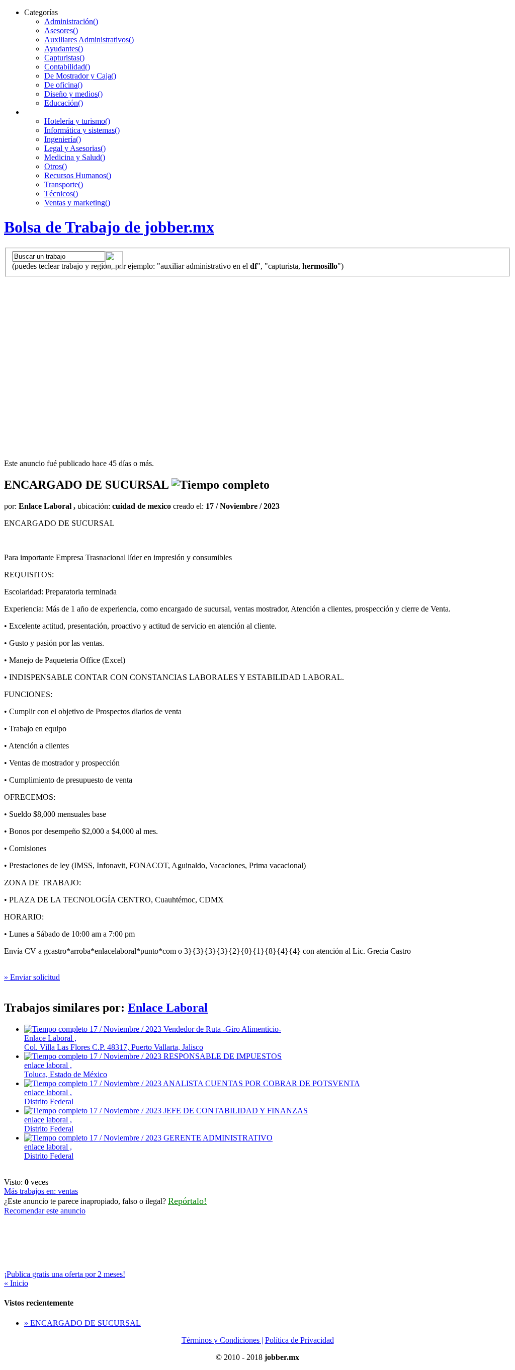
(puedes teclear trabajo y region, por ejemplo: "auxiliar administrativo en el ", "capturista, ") (178, 266)
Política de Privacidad (299, 1340)
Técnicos (61, 193)
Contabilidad (67, 66)
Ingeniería (62, 139)
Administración (71, 21)
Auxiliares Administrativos (89, 39)
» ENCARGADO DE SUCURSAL (82, 1323)
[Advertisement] (257, 352)
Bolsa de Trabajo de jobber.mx (109, 227)
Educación (63, 103)
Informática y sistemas (82, 130)
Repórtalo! (187, 1201)
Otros (55, 166)
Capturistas (64, 57)
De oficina (63, 85)
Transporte (63, 184)
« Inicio (16, 1283)
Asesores (61, 30)
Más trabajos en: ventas (41, 1191)
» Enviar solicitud (32, 977)
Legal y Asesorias (75, 148)
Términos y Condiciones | (222, 1340)
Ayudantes (63, 48)
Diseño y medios (73, 94)
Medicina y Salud (74, 157)
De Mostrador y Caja (80, 75)
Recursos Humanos (77, 175)
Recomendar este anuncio (44, 1210)
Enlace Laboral (168, 1007)
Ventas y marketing (77, 202)
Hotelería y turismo (77, 121)
